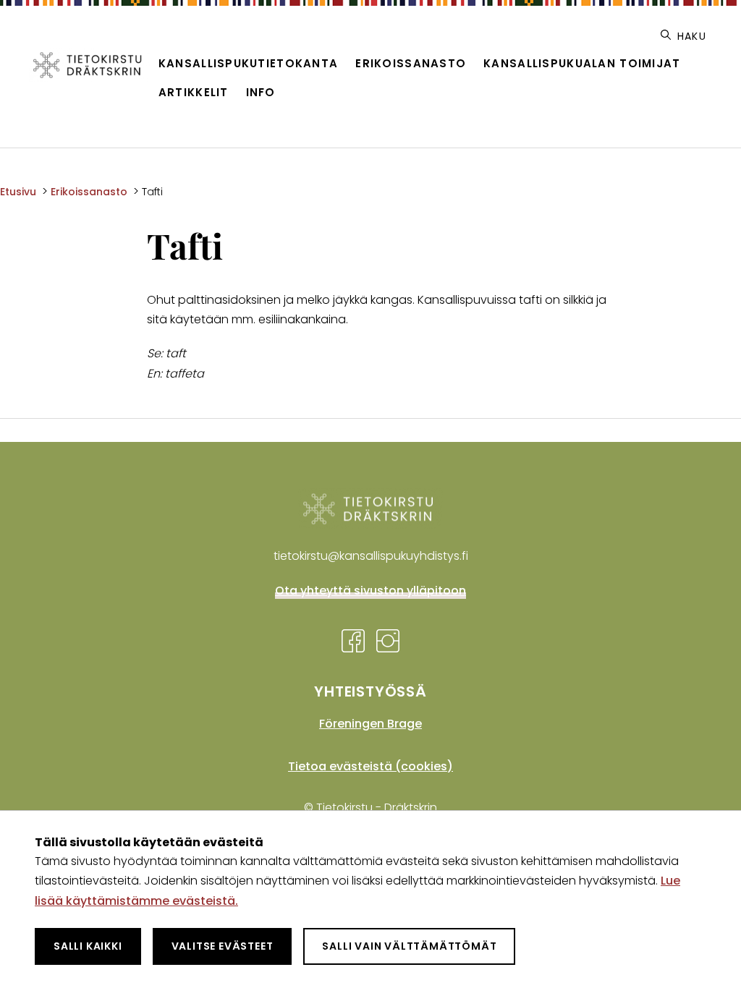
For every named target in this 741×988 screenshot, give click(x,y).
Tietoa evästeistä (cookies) (370, 766)
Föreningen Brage (370, 723)
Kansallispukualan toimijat (581, 63)
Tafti (152, 191)
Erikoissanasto (410, 63)
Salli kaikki (88, 946)
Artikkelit (193, 92)
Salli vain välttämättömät (409, 946)
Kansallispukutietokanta (248, 63)
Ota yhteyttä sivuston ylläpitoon (370, 590)
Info (261, 92)
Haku (690, 36)
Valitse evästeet (223, 946)
